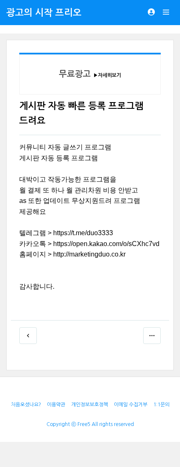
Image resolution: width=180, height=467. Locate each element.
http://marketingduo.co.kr (89, 254)
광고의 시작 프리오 (44, 12)
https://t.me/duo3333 (83, 232)
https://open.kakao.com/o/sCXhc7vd (106, 243)
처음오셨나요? (26, 404)
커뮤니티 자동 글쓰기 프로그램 (65, 147)
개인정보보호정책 (89, 404)
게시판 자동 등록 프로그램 (58, 158)
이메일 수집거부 (130, 404)
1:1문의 (161, 404)
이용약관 (56, 404)
